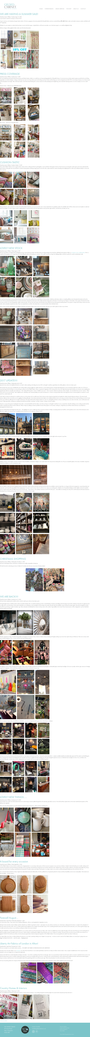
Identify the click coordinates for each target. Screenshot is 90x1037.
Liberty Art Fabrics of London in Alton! (19, 943)
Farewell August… (9, 917)
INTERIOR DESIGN (49, 8)
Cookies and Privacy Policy (64, 1028)
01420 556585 (36, 1027)
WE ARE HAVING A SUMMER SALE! (19, 14)
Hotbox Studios (71, 1034)
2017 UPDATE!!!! (8, 380)
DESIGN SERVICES (60, 8)
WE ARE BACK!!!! (9, 596)
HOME (41, 8)
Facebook (18, 950)
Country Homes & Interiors (13, 988)
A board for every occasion (14, 861)
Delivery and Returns (63, 1029)
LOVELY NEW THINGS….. (13, 797)
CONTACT (83, 8)
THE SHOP (68, 8)
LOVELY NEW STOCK (11, 248)
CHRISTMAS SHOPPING (13, 559)
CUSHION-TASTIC (10, 162)
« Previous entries (3, 1021)
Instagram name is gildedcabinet (78, 252)
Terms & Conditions (63, 1026)
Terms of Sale (62, 1030)
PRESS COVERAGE (10, 74)
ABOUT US (75, 8)
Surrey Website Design (63, 1034)
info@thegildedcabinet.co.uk (39, 1028)
